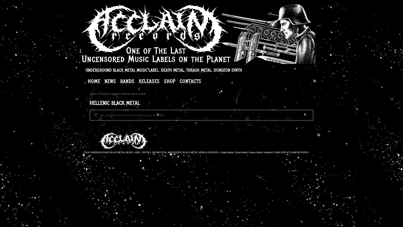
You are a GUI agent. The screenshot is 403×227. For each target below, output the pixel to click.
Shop (169, 81)
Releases (149, 81)
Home (94, 81)
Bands (127, 81)
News (110, 81)
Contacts (190, 81)
